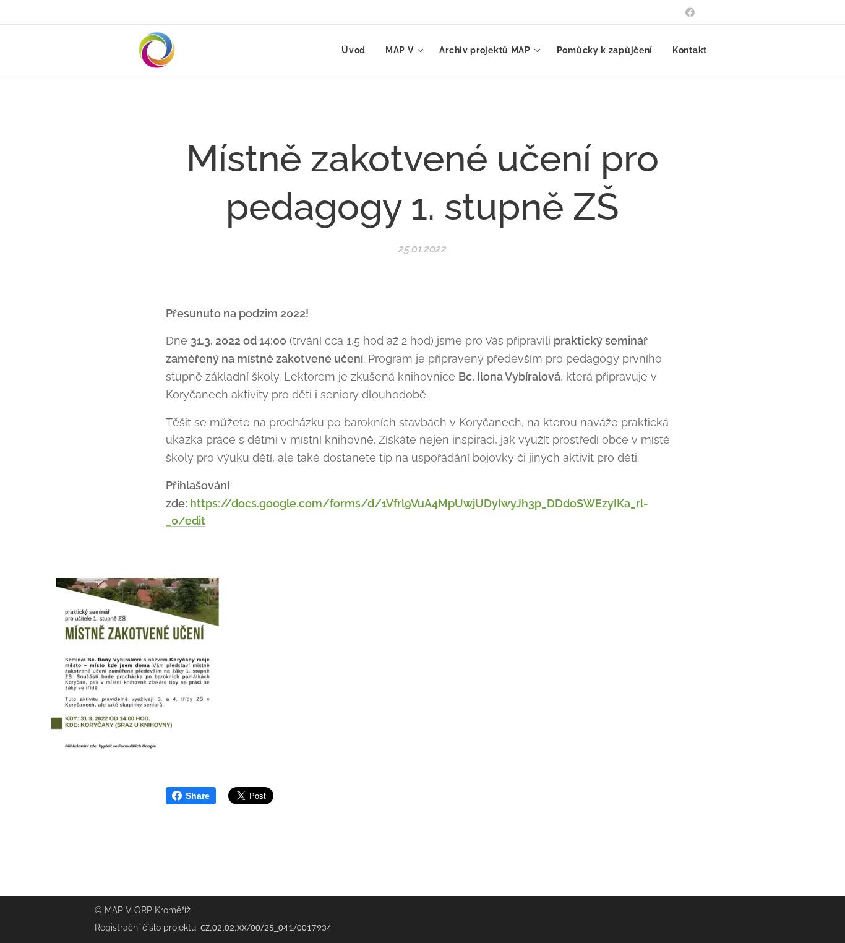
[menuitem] (356, 50)
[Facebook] (690, 12)
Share (198, 796)
